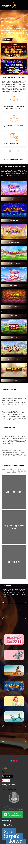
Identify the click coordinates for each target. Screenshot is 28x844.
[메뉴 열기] (22, 5)
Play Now (7, 39)
